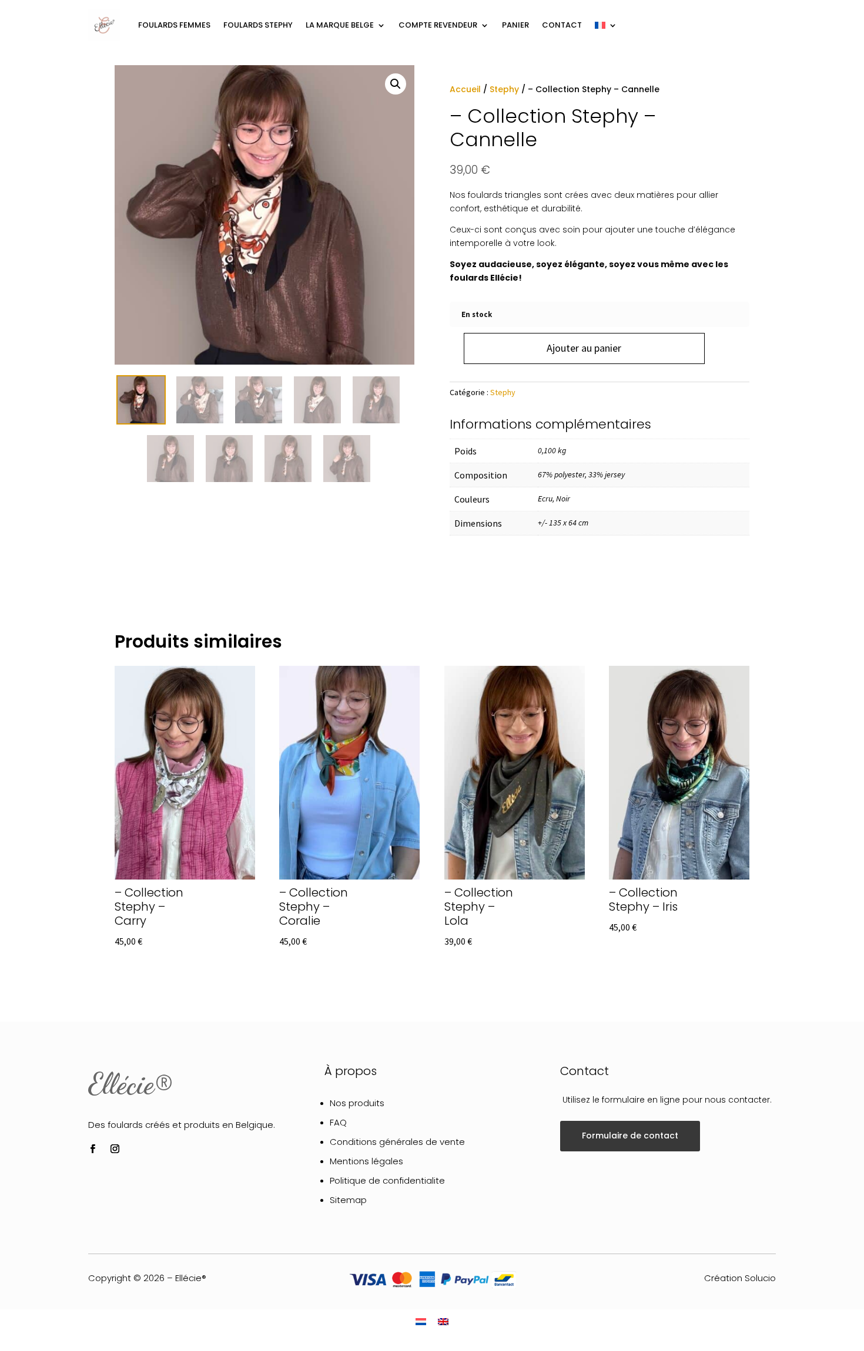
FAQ (338, 1122)
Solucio (760, 1278)
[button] (395, 84)
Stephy (504, 89)
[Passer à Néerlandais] (421, 1321)
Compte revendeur (437, 25)
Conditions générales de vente (397, 1142)
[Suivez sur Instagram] (114, 1149)
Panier (515, 25)
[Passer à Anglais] (443, 1321)
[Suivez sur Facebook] (92, 1149)
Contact (562, 25)
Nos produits (357, 1103)
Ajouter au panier (584, 348)
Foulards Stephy (258, 25)
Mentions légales (366, 1161)
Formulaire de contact (630, 1135)
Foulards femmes (174, 25)
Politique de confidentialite (387, 1180)
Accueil (465, 89)
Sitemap (348, 1200)
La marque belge (340, 25)
